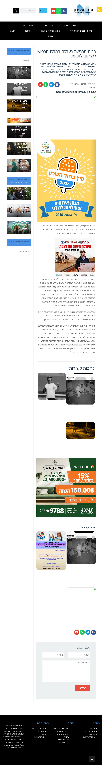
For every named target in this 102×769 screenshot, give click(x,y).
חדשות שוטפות (28, 25)
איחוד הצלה (39, 737)
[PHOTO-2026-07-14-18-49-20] (75, 257)
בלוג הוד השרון (63, 740)
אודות (92, 729)
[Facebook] (64, 11)
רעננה (12, 30)
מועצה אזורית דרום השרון (51, 30)
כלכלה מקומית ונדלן (61, 742)
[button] (57, 84)
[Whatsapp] (58, 11)
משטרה (41, 731)
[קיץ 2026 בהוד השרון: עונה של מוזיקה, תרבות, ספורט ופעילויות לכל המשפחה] (66, 180)
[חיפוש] (16, 10)
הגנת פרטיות (90, 731)
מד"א (41, 734)
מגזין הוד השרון (49, 25)
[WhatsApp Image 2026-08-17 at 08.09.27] (66, 487)
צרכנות (66, 737)
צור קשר (91, 734)
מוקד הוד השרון (38, 729)
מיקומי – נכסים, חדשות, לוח (81, 30)
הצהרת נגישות (89, 737)
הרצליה (51, 36)
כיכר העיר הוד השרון (72, 25)
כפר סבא (28, 30)
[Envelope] (53, 11)
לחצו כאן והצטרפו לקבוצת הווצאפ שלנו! (76, 92)
